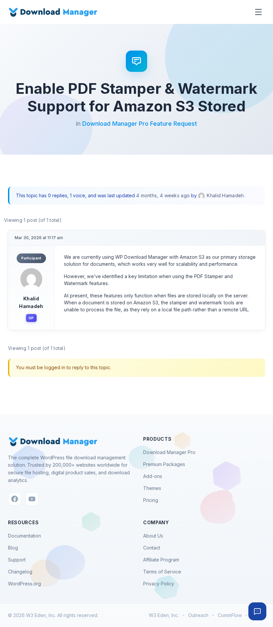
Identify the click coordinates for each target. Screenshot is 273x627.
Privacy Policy (158, 583)
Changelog (20, 571)
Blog (13, 547)
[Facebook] (14, 499)
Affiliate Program (161, 559)
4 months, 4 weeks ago (163, 195)
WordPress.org (24, 583)
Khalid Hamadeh (31, 302)
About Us (153, 536)
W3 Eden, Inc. (164, 615)
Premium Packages (164, 464)
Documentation (24, 536)
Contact (151, 547)
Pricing (150, 500)
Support (17, 559)
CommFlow (230, 615)
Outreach (198, 615)
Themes (152, 488)
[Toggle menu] (258, 12)
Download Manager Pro (169, 452)
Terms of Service (162, 571)
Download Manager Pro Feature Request (139, 123)
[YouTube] (32, 499)
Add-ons (152, 476)
